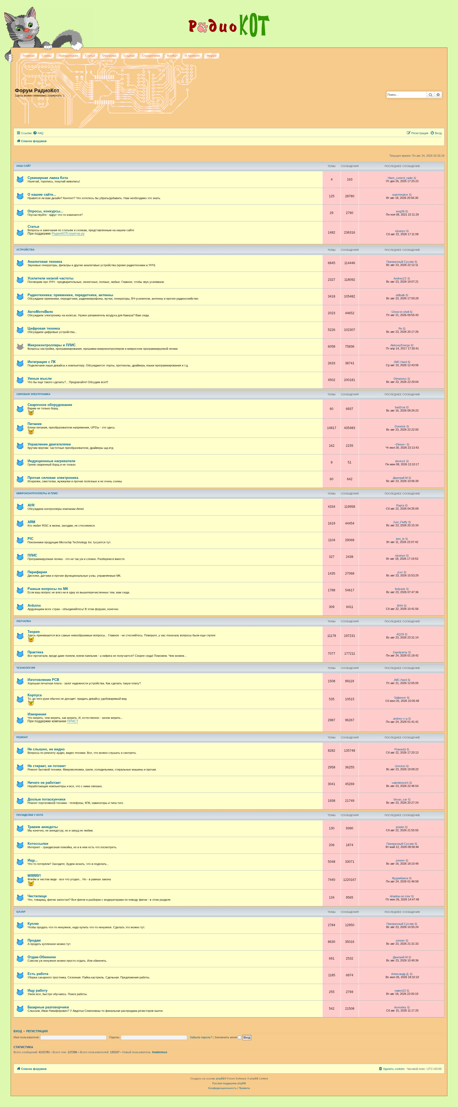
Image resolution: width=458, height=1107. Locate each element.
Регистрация (37, 1031)
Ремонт (22, 737)
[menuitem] (38, 133)
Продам (34, 940)
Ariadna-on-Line (400, 896)
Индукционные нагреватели (51, 461)
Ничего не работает (44, 783)
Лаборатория (68, 55)
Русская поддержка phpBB (229, 1083)
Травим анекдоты (43, 827)
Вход (18, 1031)
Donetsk (400, 426)
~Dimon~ (400, 444)
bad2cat (400, 407)
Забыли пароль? (201, 1037)
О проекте (192, 55)
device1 (400, 461)
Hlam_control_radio (400, 178)
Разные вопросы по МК (48, 589)
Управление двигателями (49, 444)
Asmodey (400, 1007)
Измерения (37, 714)
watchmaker (400, 194)
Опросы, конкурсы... (45, 211)
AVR (31, 505)
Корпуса (35, 695)
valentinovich (400, 782)
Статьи (90, 55)
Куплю (33, 924)
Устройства (25, 249)
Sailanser (400, 697)
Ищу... (33, 860)
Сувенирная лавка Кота (48, 178)
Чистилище (37, 896)
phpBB (220, 1078)
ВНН (400, 605)
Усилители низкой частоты (50, 278)
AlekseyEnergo (400, 345)
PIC (30, 539)
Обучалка (109, 55)
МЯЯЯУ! (34, 876)
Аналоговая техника (45, 262)
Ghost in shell (400, 311)
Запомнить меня (226, 1037)
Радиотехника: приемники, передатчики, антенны (70, 295)
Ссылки (129, 55)
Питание (35, 424)
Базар (20, 911)
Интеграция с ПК (42, 362)
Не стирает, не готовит (47, 766)
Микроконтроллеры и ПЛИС (52, 345)
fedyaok (400, 588)
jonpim (400, 827)
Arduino (34, 605)
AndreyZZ (400, 278)
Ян (400, 328)
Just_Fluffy (400, 522)
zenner (400, 860)
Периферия (37, 572)
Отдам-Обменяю (42, 957)
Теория (34, 632)
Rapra (400, 505)
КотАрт (172, 55)
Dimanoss (400, 378)
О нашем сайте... (42, 194)
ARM (31, 522)
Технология (25, 667)
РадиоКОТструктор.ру (68, 233)
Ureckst (400, 766)
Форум (212, 55)
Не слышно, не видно (46, 749)
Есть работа (38, 974)
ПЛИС (32, 555)
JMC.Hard (400, 362)
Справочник (151, 55)
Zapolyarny (400, 652)
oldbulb (400, 295)
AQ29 (400, 634)
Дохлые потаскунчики (46, 799)
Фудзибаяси (400, 878)
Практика (35, 652)
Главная (28, 55)
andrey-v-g (400, 718)
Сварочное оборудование (50, 405)
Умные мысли (40, 378)
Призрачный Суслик (400, 261)
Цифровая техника (44, 328)
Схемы (46, 55)
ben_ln (400, 538)
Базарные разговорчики (48, 1007)
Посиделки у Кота (29, 814)
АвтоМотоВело (40, 312)
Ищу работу (37, 990)
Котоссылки (38, 844)
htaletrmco (159, 1052)
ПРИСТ (72, 721)
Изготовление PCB (43, 680)
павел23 (400, 990)
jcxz (400, 572)
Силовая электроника (33, 394)
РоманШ (400, 749)
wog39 (400, 211)
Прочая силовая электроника (53, 478)
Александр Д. (400, 973)
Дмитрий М (400, 477)
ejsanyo (400, 231)
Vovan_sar (400, 799)
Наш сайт (23, 165)
